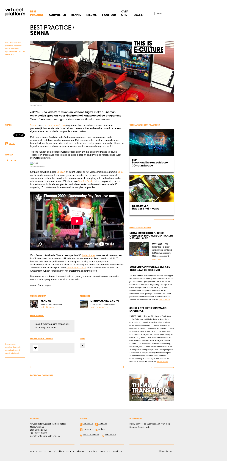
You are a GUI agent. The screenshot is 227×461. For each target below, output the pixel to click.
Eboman (61, 172)
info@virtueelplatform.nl (45, 436)
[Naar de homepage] (15, 12)
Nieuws (80, 451)
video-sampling (55, 125)
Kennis (70, 451)
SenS (120, 172)
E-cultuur (92, 451)
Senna (33, 125)
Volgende (100, 367)
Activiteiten (56, 451)
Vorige (53, 367)
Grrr (171, 451)
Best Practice (38, 451)
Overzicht (77, 367)
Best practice (50, 27)
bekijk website (49, 307)
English (139, 15)
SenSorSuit (85, 181)
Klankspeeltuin (76, 267)
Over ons (124, 13)
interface (88, 255)
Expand (35, 348)
